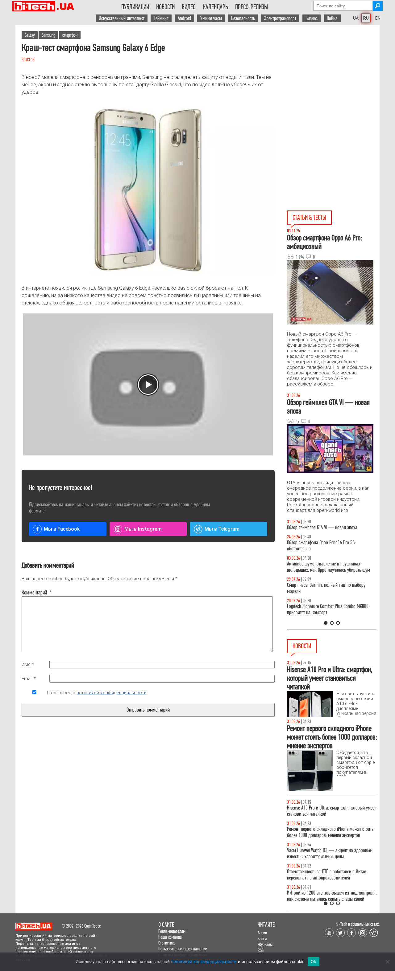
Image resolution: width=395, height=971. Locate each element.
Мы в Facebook (62, 529)
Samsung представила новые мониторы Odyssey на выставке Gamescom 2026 (330, 896)
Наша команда (170, 937)
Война (332, 18)
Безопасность (243, 18)
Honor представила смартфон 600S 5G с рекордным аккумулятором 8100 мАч (323, 874)
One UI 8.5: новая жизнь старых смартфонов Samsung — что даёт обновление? (326, 573)
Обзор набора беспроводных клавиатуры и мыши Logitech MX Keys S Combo (326, 551)
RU (366, 18)
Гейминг (161, 18)
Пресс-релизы (251, 7)
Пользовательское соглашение (182, 949)
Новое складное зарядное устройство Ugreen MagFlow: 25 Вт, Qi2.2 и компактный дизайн (327, 853)
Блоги (262, 938)
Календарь (215, 7)
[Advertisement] (333, 80)
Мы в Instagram (143, 529)
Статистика (167, 943)
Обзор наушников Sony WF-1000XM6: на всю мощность (327, 530)
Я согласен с (97, 693)
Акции (262, 933)
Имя (28, 664)
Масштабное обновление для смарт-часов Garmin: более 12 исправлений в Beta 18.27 (325, 832)
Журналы (265, 944)
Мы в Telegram (222, 529)
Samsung (48, 35)
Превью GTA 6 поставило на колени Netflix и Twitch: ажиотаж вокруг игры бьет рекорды (326, 811)
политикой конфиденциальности (112, 693)
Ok (313, 961)
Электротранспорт (280, 18)
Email (29, 678)
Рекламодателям (171, 931)
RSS (261, 950)
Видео (189, 7)
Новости (165, 7)
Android (184, 18)
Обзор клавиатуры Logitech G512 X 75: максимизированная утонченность (321, 594)
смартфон (69, 35)
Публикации (135, 7)
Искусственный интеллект (121, 18)
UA (356, 18)
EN (377, 18)
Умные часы (211, 18)
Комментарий (34, 592)
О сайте (166, 924)
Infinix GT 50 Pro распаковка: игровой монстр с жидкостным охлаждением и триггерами (329, 615)
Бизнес (312, 18)
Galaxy (30, 35)
